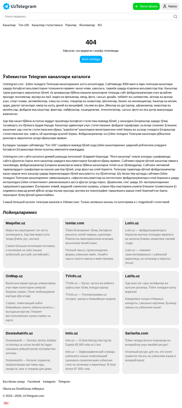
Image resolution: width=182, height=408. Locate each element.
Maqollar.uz (15, 223)
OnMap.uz (14, 276)
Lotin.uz (132, 223)
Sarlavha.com (136, 333)
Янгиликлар (87, 25)
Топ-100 (23, 25)
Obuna (7, 388)
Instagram (49, 381)
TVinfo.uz (73, 276)
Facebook (34, 381)
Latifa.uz (132, 276)
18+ (6, 403)
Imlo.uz (71, 333)
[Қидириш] (175, 16)
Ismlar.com (74, 223)
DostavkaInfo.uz (19, 333)
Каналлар (9, 25)
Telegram (64, 381)
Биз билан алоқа (14, 381)
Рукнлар (70, 25)
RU (100, 25)
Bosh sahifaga (91, 59)
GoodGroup (23, 388)
